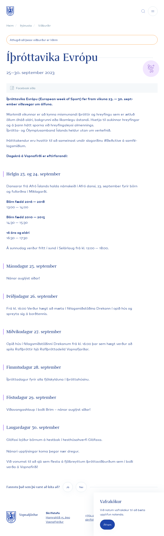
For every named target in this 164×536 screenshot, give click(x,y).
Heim (10, 25)
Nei (81, 487)
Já (67, 487)
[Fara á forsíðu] (10, 11)
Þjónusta (26, 25)
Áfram (107, 524)
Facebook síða (25, 88)
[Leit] (143, 11)
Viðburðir (44, 25)
